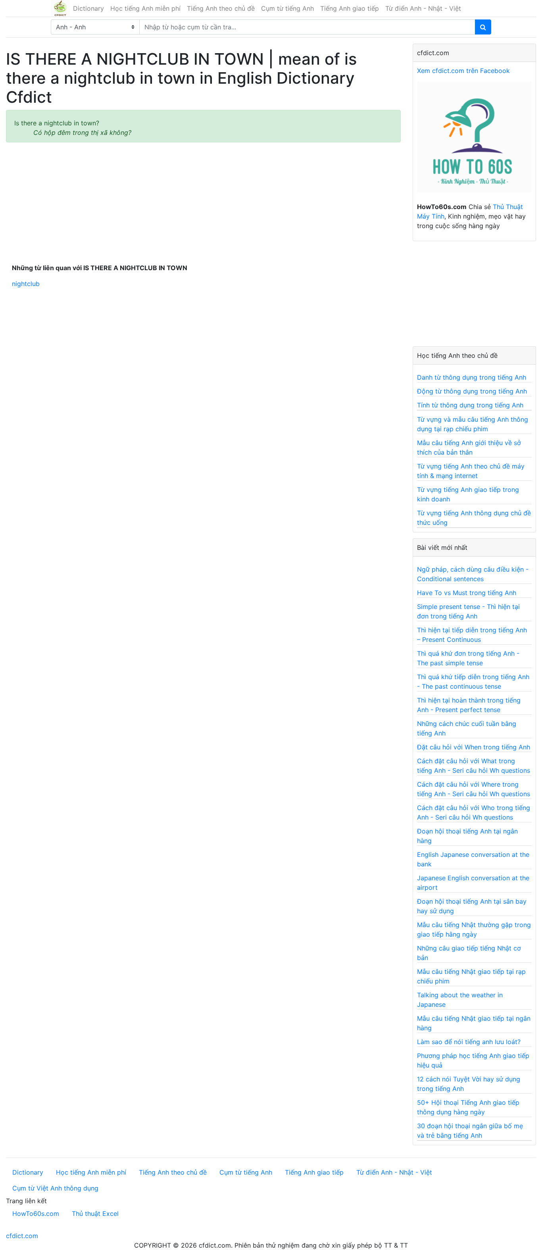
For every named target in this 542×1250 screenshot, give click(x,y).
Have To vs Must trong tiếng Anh (466, 593)
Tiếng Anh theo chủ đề (221, 8)
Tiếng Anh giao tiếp (349, 8)
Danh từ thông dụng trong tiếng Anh (471, 377)
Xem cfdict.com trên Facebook (463, 71)
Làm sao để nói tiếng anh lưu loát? (469, 1042)
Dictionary (88, 8)
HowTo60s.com (35, 1213)
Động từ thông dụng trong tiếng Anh (472, 391)
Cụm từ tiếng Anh (287, 8)
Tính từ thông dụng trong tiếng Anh (470, 405)
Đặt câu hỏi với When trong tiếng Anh (473, 747)
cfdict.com (22, 1236)
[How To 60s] (474, 141)
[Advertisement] (203, 201)
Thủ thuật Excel (95, 1213)
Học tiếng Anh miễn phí (145, 8)
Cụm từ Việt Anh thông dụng (55, 1188)
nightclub (26, 284)
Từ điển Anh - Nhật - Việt (423, 8)
